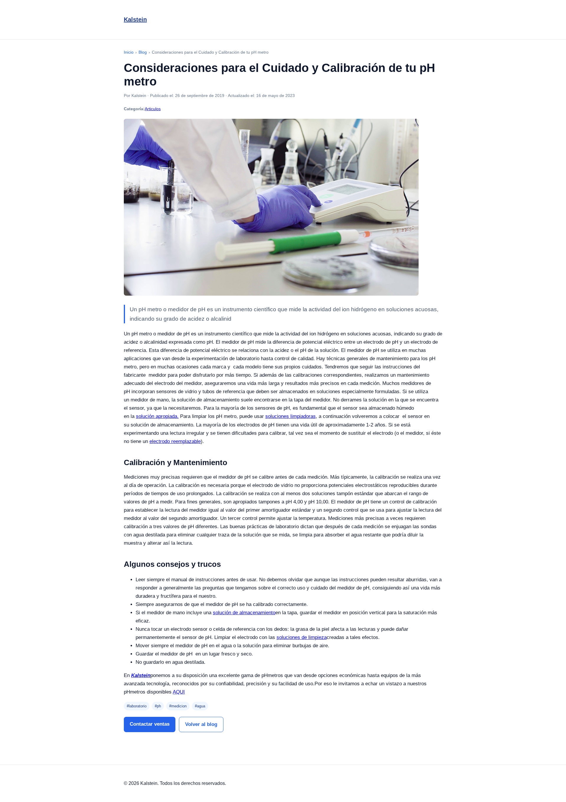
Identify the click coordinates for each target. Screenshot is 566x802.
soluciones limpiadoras (290, 416)
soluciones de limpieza (302, 637)
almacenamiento (257, 612)
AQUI (179, 692)
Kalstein (135, 19)
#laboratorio (137, 706)
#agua (200, 706)
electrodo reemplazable (175, 441)
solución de (226, 612)
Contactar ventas (150, 724)
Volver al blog (201, 724)
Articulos (153, 108)
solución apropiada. (157, 416)
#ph (158, 706)
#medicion (178, 706)
